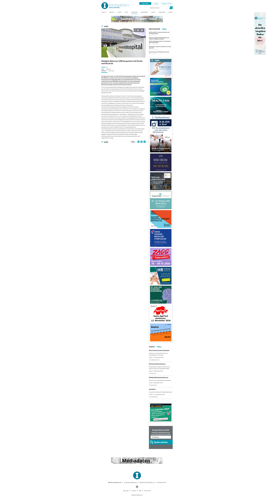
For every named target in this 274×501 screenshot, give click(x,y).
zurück (106, 26)
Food (126, 12)
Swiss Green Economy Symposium (159, 350)
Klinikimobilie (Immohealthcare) (158, 377)
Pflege (119, 12)
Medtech (112, 12)
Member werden (167, 3)
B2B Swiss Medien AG (114, 482)
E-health (103, 12)
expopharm (152, 389)
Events (153, 12)
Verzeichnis (162, 12)
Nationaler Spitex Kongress (157, 364)
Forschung (134, 12)
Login (156, 3)
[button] (138, 142)
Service (171, 12)
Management (144, 12)
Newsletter (145, 3)
